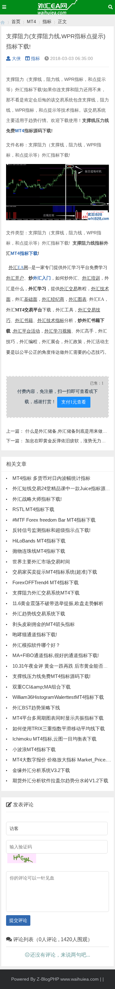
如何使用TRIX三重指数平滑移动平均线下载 (58, 728)
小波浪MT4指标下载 (34, 749)
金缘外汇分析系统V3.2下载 (41, 770)
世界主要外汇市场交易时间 (41, 561)
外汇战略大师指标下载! (37, 499)
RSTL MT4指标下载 (33, 509)
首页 (16, 21)
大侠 (16, 58)
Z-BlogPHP (48, 979)
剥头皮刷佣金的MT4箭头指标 (43, 624)
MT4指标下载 (24, 253)
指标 (46, 21)
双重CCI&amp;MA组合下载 (41, 687)
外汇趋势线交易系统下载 (38, 613)
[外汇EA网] (2, 22)
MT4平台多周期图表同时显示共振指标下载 (57, 718)
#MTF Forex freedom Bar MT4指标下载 (54, 520)
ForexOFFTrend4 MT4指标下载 (45, 582)
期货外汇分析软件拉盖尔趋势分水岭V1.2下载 (60, 780)
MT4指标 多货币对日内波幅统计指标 (51, 478)
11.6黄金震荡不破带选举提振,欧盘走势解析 (57, 603)
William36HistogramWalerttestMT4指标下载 (58, 697)
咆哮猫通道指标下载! (34, 634)
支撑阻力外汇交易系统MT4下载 (46, 592)
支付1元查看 (73, 401)
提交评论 (18, 920)
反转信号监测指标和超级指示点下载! (51, 530)
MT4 (31, 21)
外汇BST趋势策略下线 (36, 707)
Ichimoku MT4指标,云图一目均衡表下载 (54, 739)
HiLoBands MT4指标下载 (38, 540)
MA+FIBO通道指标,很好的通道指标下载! (55, 655)
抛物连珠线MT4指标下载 (38, 551)
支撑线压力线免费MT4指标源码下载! (51, 676)
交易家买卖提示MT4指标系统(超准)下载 (54, 572)
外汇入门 (42, 278)
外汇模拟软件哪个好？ (36, 645)
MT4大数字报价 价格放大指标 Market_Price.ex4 (63, 759)
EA (21, 267)
